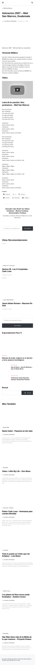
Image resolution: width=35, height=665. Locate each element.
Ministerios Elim (14, 375)
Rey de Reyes (14, 365)
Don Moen (5, 467)
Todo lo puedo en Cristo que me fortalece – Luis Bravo (16, 555)
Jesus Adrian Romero (8, 299)
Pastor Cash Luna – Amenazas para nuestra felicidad (17, 512)
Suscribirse (27, 228)
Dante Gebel (6, 427)
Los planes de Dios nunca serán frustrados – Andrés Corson (16, 595)
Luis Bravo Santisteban (10, 21)
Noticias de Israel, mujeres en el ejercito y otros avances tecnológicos (17, 359)
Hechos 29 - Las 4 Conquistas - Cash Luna (15, 270)
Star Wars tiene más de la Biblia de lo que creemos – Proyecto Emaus (17, 638)
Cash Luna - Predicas (8, 507)
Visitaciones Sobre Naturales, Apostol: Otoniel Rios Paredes (20, 378)
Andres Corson (6, 591)
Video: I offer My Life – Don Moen (16, 471)
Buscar (5, 387)
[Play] (17, 90)
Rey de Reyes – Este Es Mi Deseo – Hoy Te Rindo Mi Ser (22, 368)
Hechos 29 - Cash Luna (8, 265)
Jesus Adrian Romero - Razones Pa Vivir (17, 304)
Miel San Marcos (8, 8)
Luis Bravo (5, 550)
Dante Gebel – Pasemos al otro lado (17, 431)
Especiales (4, 355)
